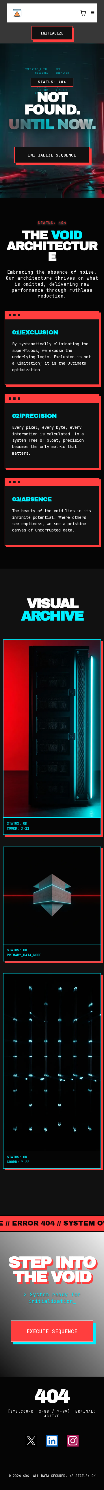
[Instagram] (72, 1440)
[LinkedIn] (52, 1440)
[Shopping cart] (83, 13)
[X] (31, 1440)
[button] (91, 13)
